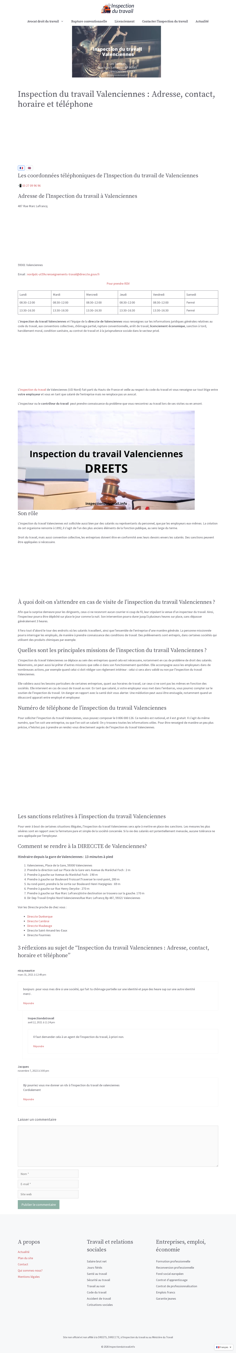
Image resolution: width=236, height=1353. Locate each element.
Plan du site (25, 1258)
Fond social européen (169, 1274)
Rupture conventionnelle (89, 21)
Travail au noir (96, 1286)
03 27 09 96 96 (31, 186)
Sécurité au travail (98, 1280)
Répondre (28, 1003)
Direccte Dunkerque (40, 916)
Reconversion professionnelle (175, 1267)
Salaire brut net (97, 1261)
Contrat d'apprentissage (171, 1280)
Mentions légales (29, 1277)
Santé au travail (97, 1274)
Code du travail (96, 1292)
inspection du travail (33, 390)
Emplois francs (165, 1292)
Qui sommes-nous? (30, 1270)
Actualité (202, 21)
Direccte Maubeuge (39, 926)
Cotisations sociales (100, 1305)
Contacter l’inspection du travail (165, 21)
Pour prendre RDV (118, 283)
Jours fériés (94, 1267)
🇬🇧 (29, 168)
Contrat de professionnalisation (176, 1286)
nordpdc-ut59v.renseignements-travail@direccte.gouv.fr (63, 274)
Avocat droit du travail (43, 21)
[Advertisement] (118, 138)
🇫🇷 (21, 168)
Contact (23, 1264)
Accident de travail (99, 1298)
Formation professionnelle (173, 1261)
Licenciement (124, 21)
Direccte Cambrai (38, 921)
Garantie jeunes (166, 1298)
